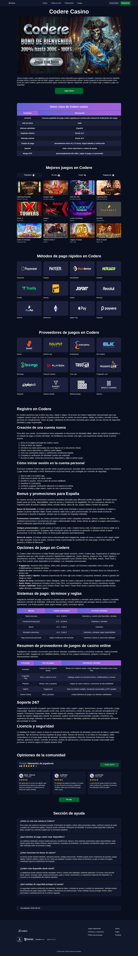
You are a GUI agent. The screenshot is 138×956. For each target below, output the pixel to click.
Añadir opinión (109, 764)
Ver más (69, 799)
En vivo (54, 175)
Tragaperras (107, 175)
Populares (28, 175)
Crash (81, 175)
